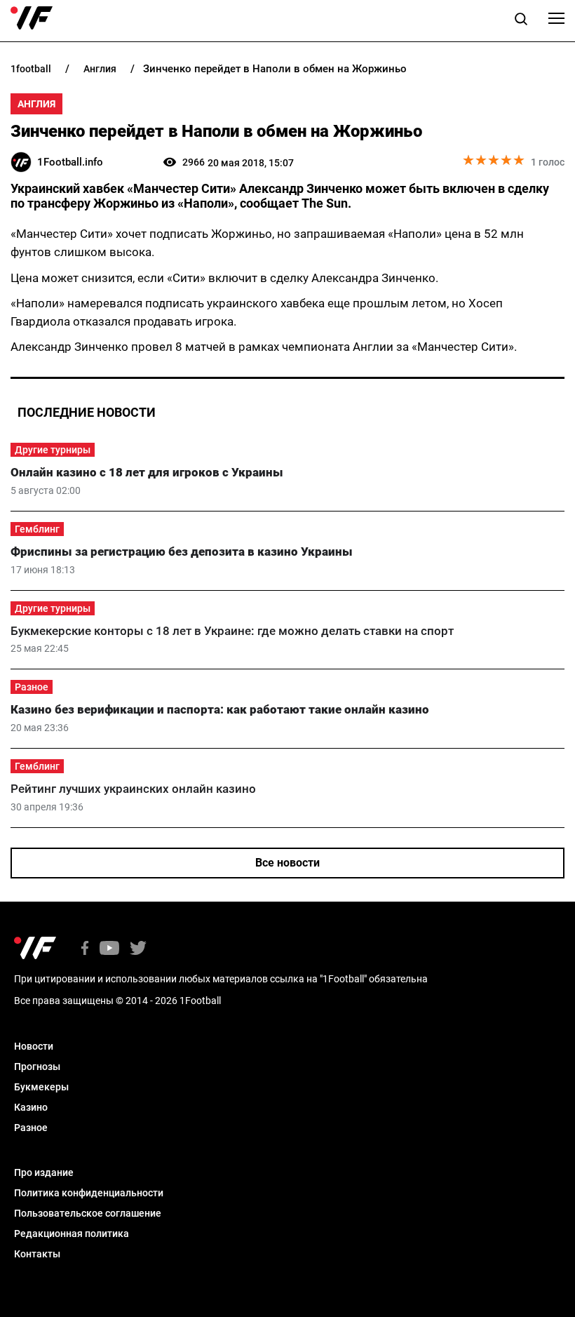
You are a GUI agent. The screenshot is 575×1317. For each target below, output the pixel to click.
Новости (33, 1046)
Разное (31, 687)
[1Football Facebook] (85, 949)
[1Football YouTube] (109, 949)
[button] (521, 21)
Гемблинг (37, 529)
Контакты (37, 1253)
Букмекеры (41, 1086)
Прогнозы (37, 1066)
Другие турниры (52, 449)
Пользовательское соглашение (87, 1213)
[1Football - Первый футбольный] (32, 18)
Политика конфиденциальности (88, 1192)
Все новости (287, 862)
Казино (31, 1107)
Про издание (44, 1172)
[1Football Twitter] (138, 949)
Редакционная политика (71, 1233)
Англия (36, 103)
